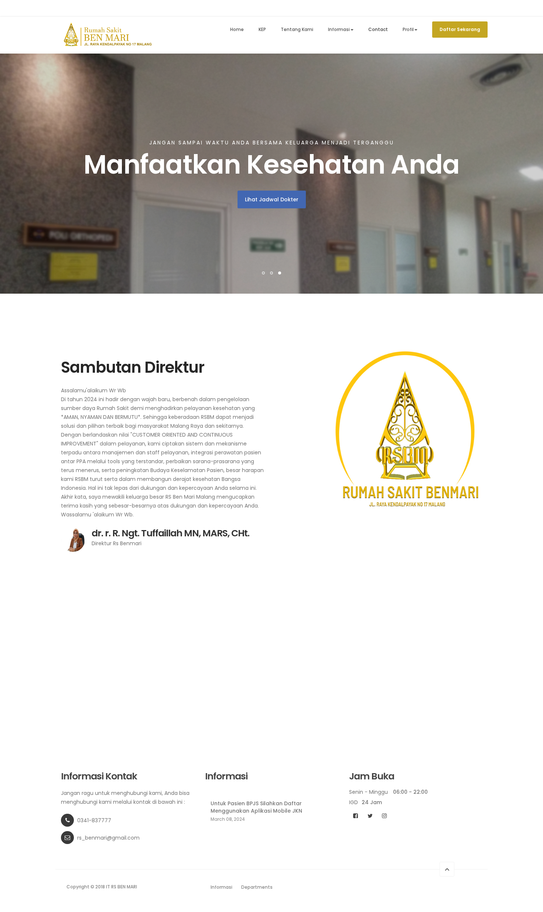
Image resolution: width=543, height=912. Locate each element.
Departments (257, 887)
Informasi (339, 29)
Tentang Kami (297, 29)
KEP (262, 29)
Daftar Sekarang (460, 29)
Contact (378, 29)
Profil (408, 29)
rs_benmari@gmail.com (108, 837)
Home (237, 29)
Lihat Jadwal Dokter (271, 199)
